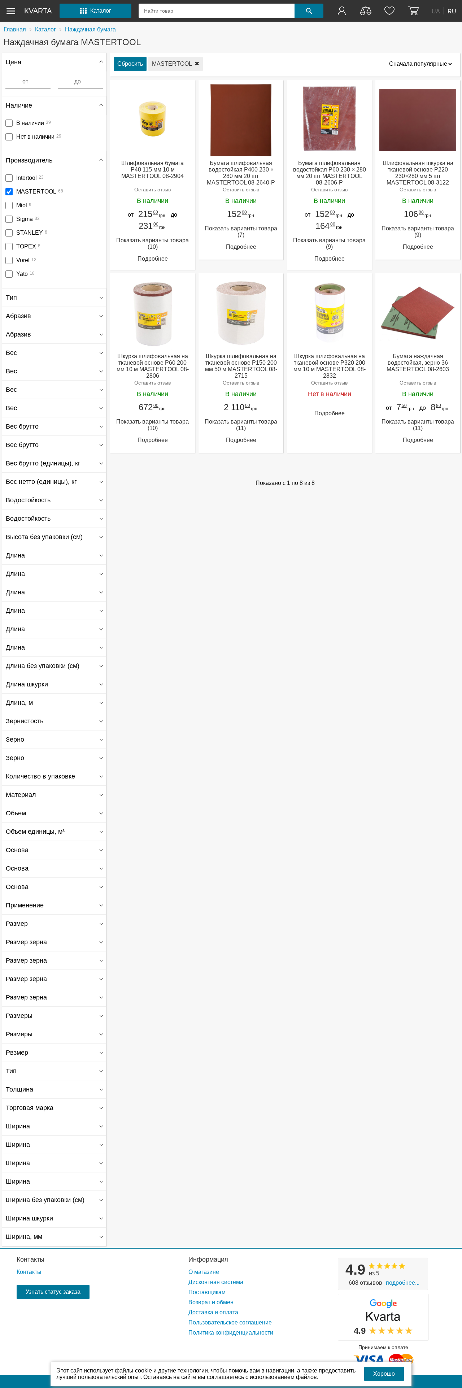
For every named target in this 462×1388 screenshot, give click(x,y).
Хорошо (384, 1374)
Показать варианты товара (152, 243)
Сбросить (130, 64)
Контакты (30, 1259)
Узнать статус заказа (53, 1292)
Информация (208, 1259)
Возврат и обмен (211, 1302)
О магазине (203, 1272)
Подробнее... (402, 1283)
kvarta (38, 11)
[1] (342, 11)
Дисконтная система (215, 1282)
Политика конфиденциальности (230, 1333)
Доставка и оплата (213, 1312)
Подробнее (153, 259)
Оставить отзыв (152, 189)
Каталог (45, 29)
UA (436, 11)
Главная (15, 29)
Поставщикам (207, 1292)
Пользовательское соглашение (230, 1322)
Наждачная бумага (90, 29)
